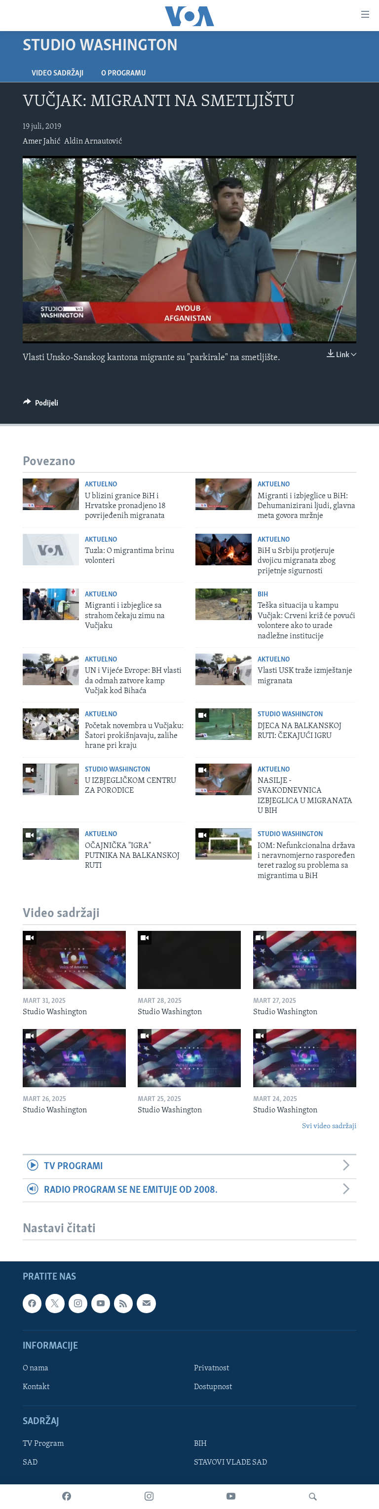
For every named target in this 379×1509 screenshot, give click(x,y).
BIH (200, 1444)
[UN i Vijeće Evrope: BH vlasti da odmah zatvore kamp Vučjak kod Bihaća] (51, 669)
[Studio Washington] (74, 960)
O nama (35, 1368)
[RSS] (123, 1303)
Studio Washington (290, 714)
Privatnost (211, 1368)
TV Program (43, 1444)
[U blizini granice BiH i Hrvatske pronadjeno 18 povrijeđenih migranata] (51, 494)
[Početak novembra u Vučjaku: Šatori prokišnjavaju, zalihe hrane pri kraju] (51, 724)
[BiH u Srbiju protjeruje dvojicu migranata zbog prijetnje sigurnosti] (223, 549)
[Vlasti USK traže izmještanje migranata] (223, 669)
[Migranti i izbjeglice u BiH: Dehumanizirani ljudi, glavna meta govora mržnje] (223, 494)
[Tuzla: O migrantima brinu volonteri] (51, 549)
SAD (30, 1463)
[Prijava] (146, 1303)
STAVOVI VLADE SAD (230, 1463)
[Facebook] (66, 1496)
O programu (123, 73)
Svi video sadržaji (329, 1126)
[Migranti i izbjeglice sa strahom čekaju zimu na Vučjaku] (51, 604)
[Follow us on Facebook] (32, 1303)
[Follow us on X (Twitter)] (54, 1303)
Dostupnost (213, 1387)
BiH (263, 594)
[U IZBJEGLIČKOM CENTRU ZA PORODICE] (51, 779)
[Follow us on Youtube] (100, 1303)
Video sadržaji (57, 73)
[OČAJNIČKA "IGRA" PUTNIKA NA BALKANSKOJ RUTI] (51, 844)
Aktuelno (101, 484)
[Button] (40, 405)
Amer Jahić (41, 142)
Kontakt (36, 1387)
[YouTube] (231, 1496)
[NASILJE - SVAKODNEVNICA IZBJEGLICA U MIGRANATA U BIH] (223, 779)
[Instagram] (149, 1496)
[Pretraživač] (313, 1496)
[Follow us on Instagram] (78, 1303)
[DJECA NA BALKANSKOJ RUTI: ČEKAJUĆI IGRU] (223, 724)
